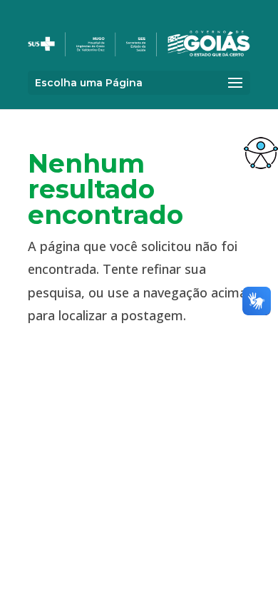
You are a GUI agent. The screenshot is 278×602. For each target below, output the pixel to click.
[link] (261, 153)
